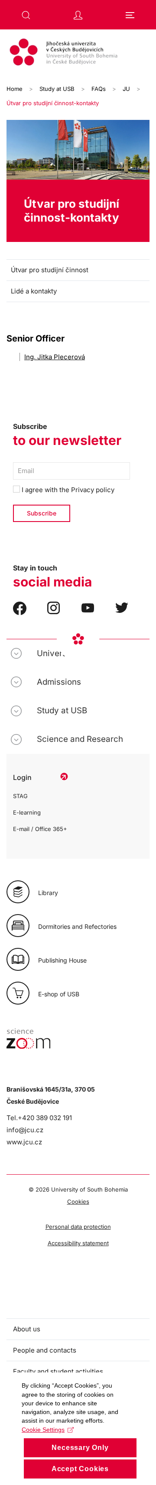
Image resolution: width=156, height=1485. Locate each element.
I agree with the (67, 490)
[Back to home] (78, 53)
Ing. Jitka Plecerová (54, 357)
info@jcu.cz (24, 1130)
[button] (26, 15)
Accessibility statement (78, 1243)
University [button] (56, 653)
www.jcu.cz (24, 1142)
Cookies (78, 1201)
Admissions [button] (59, 682)
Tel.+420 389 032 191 (39, 1118)
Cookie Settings (43, 1429)
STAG (20, 795)
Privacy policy (92, 490)
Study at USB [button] (62, 710)
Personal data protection (78, 1226)
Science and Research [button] (80, 739)
